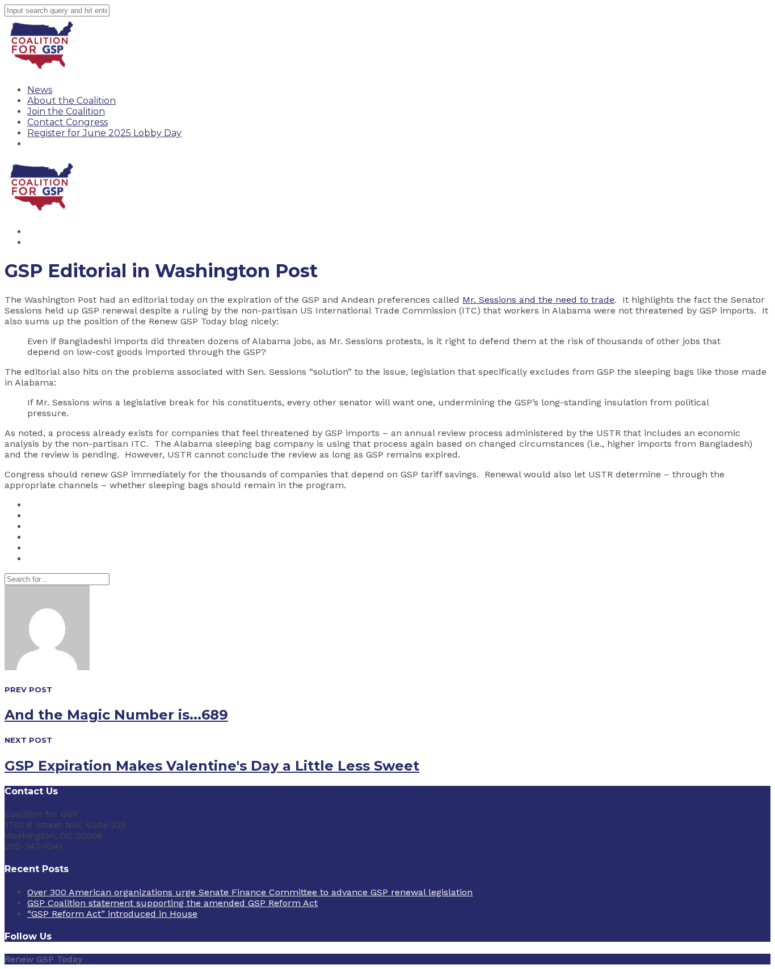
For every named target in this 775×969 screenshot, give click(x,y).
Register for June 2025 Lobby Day (104, 133)
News (39, 89)
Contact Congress (67, 122)
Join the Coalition (66, 111)
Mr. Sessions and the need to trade (538, 299)
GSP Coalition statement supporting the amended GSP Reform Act (172, 903)
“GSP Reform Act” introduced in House (112, 913)
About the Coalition (71, 100)
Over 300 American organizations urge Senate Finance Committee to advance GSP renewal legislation (250, 892)
